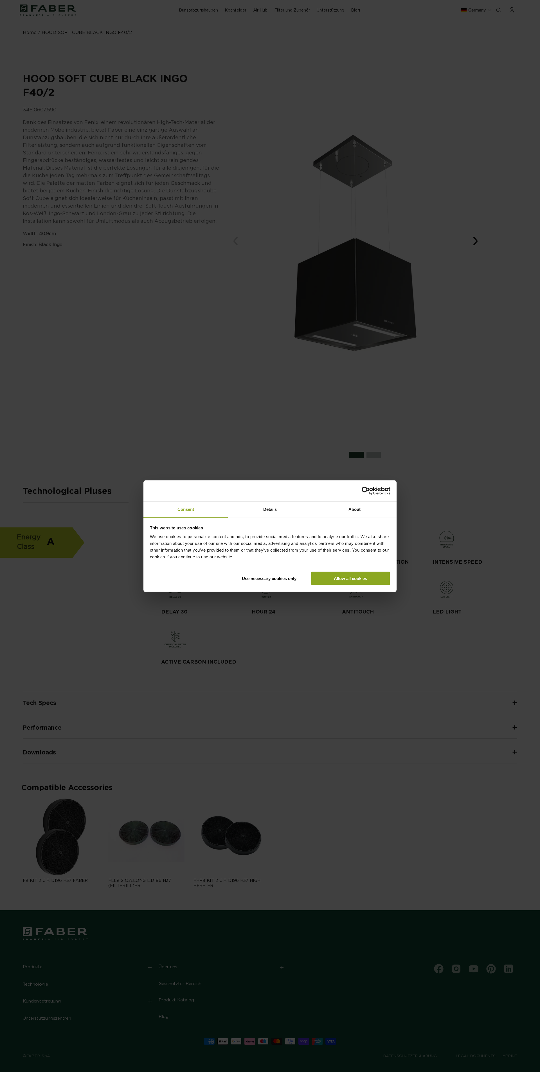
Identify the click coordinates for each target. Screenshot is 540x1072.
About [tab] (354, 509)
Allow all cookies (350, 578)
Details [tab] (270, 509)
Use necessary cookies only (269, 578)
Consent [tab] (185, 509)
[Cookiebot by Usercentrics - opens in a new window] (365, 491)
